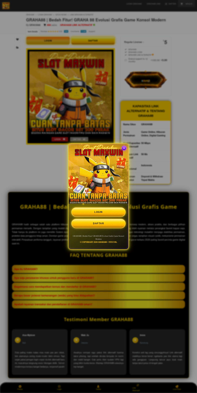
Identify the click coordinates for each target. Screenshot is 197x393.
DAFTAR (98, 223)
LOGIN (98, 212)
